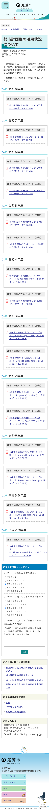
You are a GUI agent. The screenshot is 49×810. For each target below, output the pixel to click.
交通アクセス (9, 782)
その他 (40, 29)
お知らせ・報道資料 (16, 712)
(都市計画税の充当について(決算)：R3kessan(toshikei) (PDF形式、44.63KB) (26, 361)
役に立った (12, 577)
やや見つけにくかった (16, 611)
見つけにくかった (14, 615)
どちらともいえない (15, 584)
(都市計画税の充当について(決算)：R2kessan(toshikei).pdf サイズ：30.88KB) (27, 421)
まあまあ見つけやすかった (18, 604)
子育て (6, 795)
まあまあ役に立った (15, 581)
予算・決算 (28, 29)
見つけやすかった (14, 601)
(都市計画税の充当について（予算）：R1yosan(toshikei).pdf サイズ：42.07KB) (26, 455)
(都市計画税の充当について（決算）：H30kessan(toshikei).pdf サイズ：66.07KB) (26, 515)
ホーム (4, 29)
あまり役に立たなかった (17, 587)
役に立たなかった (14, 591)
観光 (5, 788)
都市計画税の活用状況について (21, 675)
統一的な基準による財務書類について (24, 680)
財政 (8, 703)
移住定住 (7, 801)
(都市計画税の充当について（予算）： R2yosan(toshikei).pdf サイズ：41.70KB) (27, 395)
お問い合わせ (9, 776)
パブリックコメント (16, 707)
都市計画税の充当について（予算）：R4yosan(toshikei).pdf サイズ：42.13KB (26, 279)
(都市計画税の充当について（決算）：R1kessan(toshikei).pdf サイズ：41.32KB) (27, 480)
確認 (24, 652)
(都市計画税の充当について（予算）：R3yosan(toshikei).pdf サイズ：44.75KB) (26, 336)
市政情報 (15, 29)
